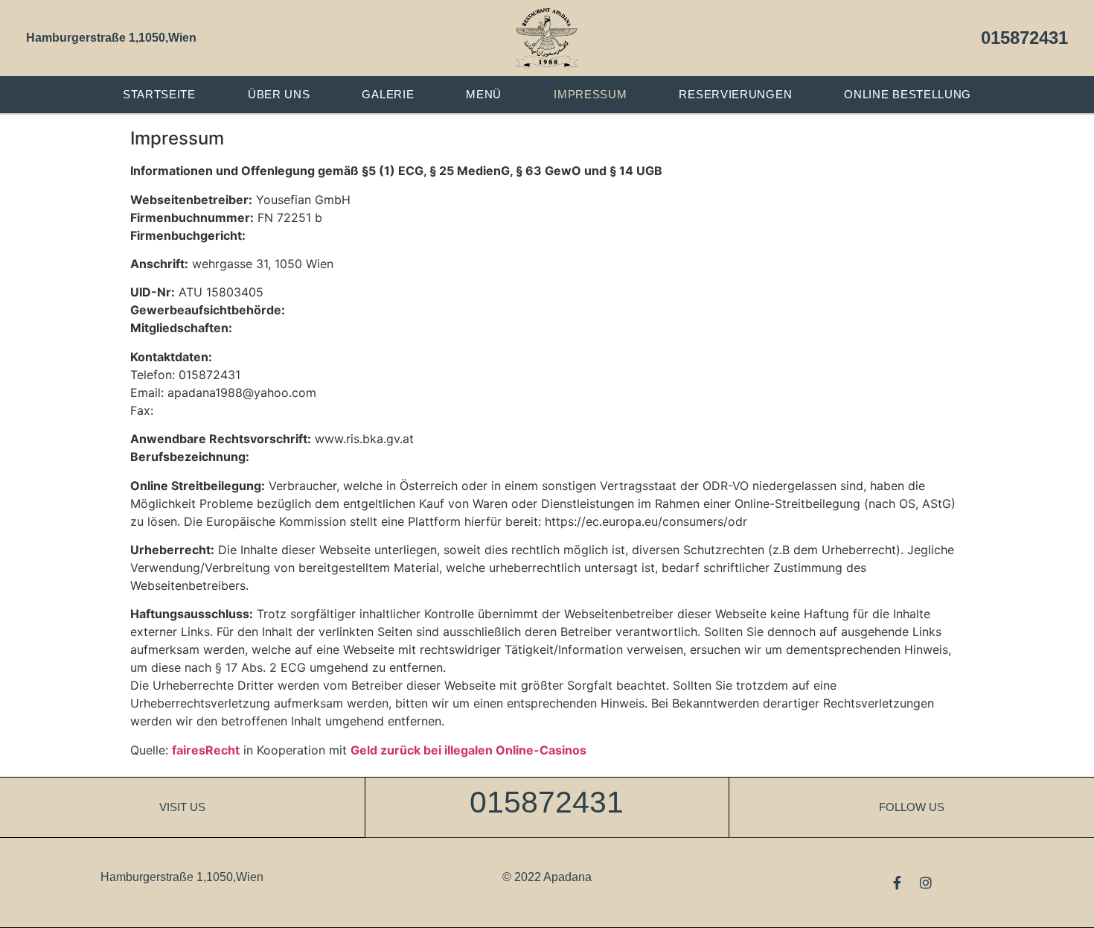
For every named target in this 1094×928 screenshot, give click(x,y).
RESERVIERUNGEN (735, 94)
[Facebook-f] (897, 882)
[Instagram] (926, 882)
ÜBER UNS (279, 94)
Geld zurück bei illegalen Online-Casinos (468, 750)
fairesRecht (206, 750)
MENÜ (484, 94)
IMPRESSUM (590, 94)
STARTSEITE (159, 94)
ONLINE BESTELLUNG (907, 94)
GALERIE (388, 94)
